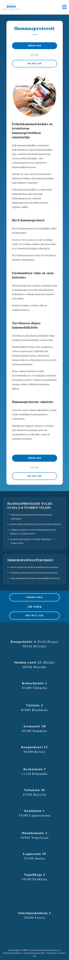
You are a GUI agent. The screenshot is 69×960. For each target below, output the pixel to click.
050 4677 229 (34, 615)
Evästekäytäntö (12, 953)
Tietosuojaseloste (34, 953)
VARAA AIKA (34, 597)
